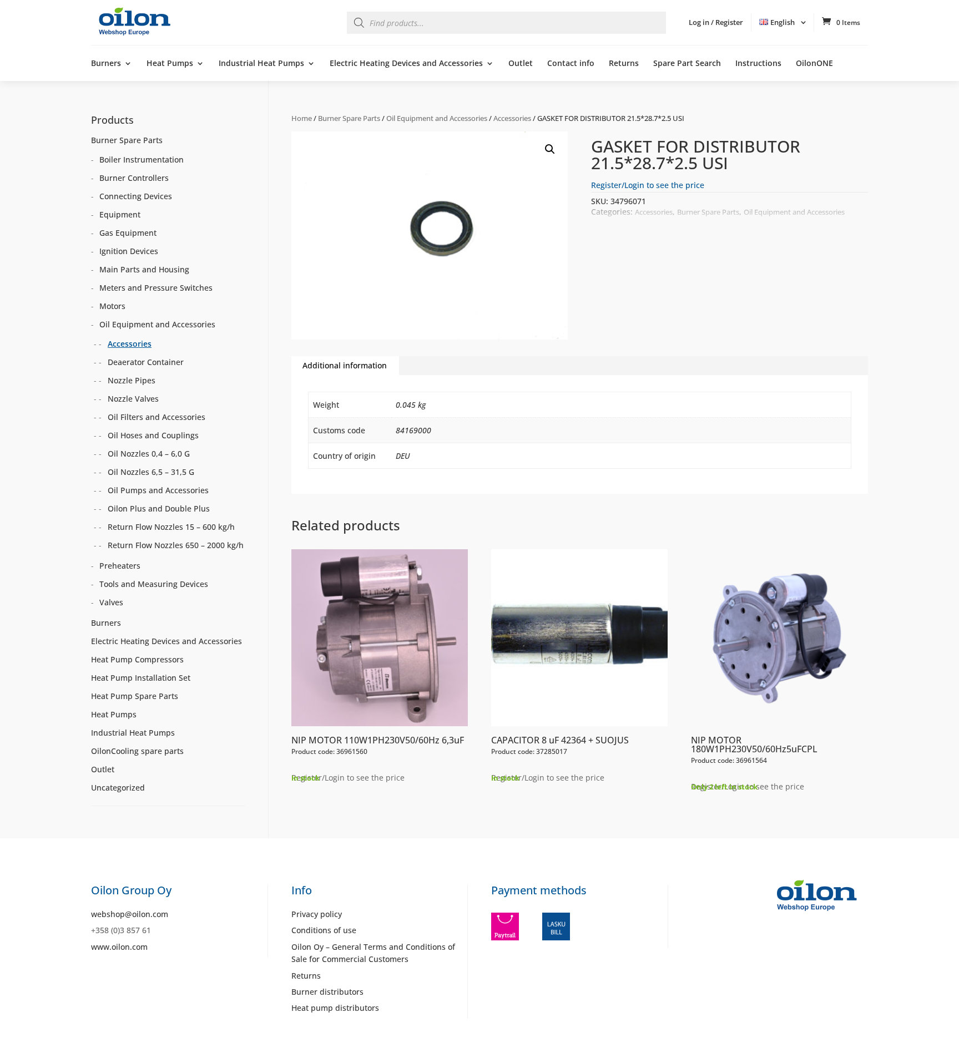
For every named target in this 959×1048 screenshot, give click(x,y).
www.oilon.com (119, 946)
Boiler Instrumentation (141, 159)
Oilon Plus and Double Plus (159, 508)
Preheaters (119, 565)
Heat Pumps (170, 63)
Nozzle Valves (133, 398)
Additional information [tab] (344, 365)
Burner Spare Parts (349, 118)
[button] (550, 149)
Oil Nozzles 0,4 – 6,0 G (149, 453)
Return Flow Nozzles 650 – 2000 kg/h (176, 545)
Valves (111, 602)
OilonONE (814, 63)
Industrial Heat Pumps (261, 63)
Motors (112, 306)
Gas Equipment (128, 232)
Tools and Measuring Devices (153, 584)
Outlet (520, 63)
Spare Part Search (687, 63)
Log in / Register (716, 22)
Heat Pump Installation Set (140, 677)
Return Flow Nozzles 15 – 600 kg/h (171, 527)
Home (301, 118)
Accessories (512, 118)
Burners (106, 63)
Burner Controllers (134, 178)
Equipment (119, 214)
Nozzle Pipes (131, 380)
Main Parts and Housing (144, 269)
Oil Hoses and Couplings (153, 435)
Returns (624, 63)
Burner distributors (327, 991)
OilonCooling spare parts (137, 751)
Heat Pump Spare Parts (134, 696)
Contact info (570, 63)
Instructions (758, 63)
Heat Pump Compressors (137, 659)
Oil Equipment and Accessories (436, 118)
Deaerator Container (146, 362)
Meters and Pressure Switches (156, 287)
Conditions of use (323, 930)
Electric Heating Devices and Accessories (406, 63)
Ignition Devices (128, 251)
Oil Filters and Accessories (156, 417)
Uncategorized (118, 787)
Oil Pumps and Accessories (158, 490)
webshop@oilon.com (129, 914)
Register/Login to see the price (647, 185)
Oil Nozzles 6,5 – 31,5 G (151, 472)
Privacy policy (316, 914)
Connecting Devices (135, 196)
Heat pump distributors (335, 1008)
